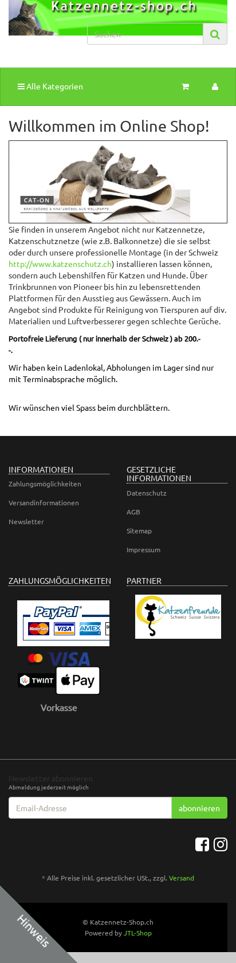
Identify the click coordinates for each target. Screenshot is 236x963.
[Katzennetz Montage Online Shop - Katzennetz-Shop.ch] (39, 28)
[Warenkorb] (185, 86)
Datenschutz (147, 492)
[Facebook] (202, 844)
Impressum (143, 549)
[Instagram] (220, 844)
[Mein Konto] (215, 86)
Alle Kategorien (54, 86)
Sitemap (139, 530)
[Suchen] (215, 34)
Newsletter (26, 521)
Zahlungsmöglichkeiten (45, 483)
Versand (181, 877)
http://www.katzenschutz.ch (60, 263)
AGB (133, 511)
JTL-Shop (138, 932)
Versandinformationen (44, 502)
